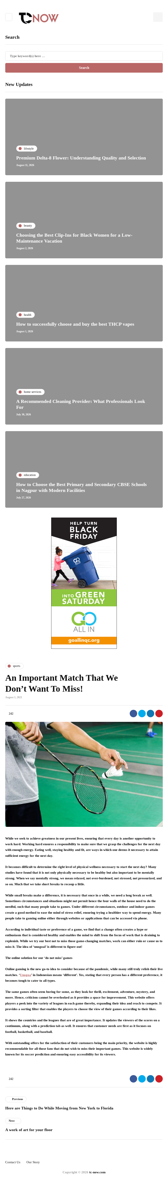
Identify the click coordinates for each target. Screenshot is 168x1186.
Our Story (33, 1162)
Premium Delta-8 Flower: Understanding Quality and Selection (81, 158)
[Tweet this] (142, 713)
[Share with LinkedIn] (150, 713)
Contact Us (12, 1162)
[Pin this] (159, 713)
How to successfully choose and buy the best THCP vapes (75, 324)
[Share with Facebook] (133, 713)
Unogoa (25, 975)
